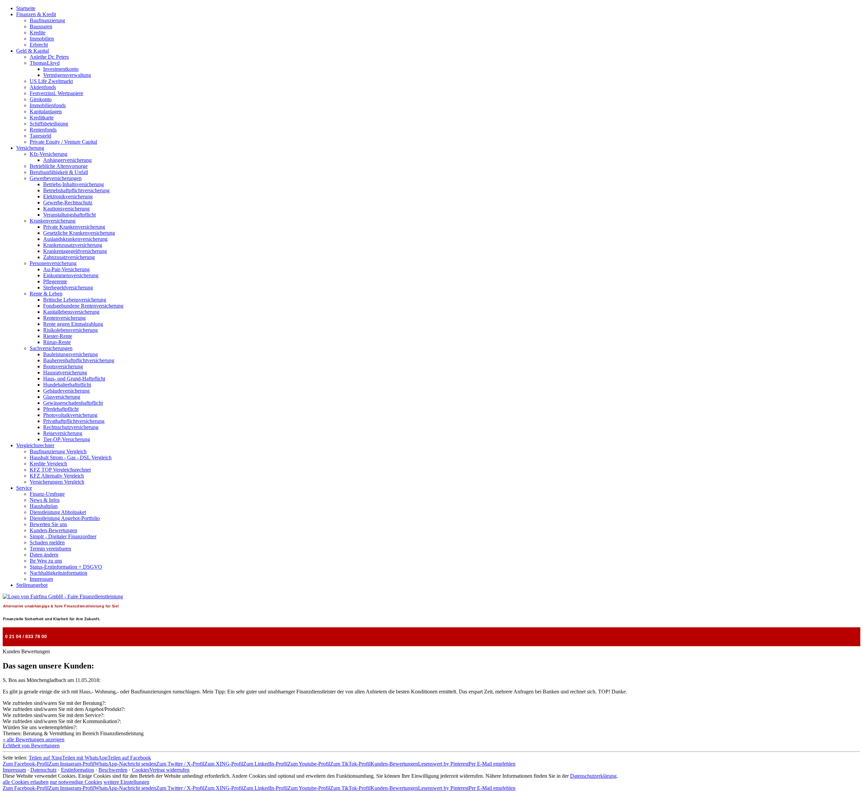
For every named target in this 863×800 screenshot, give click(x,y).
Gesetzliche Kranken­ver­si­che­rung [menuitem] (79, 233)
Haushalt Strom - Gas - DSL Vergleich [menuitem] (71, 457)
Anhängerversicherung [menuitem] (67, 160)
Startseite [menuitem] (25, 8)
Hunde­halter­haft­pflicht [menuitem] (67, 385)
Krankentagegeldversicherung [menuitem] (75, 251)
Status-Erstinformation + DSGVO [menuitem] (66, 567)
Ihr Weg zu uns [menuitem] (46, 561)
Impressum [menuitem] (41, 579)
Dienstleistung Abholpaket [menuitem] (58, 512)
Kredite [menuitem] (38, 32)
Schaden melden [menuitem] (47, 542)
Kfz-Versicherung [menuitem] (48, 154)
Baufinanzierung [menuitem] (47, 20)
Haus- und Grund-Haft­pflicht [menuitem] (74, 378)
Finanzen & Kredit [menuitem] (36, 14)
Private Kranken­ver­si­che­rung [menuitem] (74, 227)
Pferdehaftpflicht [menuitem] (61, 409)
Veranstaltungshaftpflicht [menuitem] (69, 215)
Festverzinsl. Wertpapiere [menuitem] (56, 93)
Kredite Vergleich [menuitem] (48, 463)
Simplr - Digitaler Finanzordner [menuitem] (63, 536)
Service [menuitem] (24, 488)
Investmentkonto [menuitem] (61, 69)
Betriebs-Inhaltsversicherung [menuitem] (73, 184)
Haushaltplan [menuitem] (44, 506)
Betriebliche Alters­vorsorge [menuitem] (59, 166)
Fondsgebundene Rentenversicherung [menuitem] (83, 306)
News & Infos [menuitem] (45, 500)
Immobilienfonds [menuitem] (48, 105)
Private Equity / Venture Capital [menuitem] (63, 142)
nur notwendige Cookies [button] (76, 782)
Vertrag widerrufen (169, 770)
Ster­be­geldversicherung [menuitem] (68, 287)
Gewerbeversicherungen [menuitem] (56, 178)
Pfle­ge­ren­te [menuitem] (55, 281)
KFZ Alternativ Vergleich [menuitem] (57, 476)
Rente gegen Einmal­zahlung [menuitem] (73, 324)
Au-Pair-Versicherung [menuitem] (66, 269)
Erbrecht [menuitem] (39, 45)
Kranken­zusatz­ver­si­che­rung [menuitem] (72, 245)
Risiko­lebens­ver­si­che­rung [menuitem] (70, 330)
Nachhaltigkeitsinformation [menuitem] (58, 573)
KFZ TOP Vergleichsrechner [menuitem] (60, 470)
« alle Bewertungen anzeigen (33, 739)
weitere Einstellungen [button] (126, 782)
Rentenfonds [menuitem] (43, 130)
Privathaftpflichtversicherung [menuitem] (74, 421)
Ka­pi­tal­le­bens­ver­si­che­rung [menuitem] (71, 312)
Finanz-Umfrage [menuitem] (47, 494)
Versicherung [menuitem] (30, 148)
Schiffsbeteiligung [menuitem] (49, 123)
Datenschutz (43, 770)
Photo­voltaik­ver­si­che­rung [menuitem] (70, 415)
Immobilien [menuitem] (42, 38)
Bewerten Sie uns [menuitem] (48, 524)
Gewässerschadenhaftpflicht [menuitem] (73, 403)
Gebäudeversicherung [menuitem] (66, 391)
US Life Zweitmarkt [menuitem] (51, 81)
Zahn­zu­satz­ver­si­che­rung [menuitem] (69, 257)
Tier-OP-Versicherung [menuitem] (66, 439)
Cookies (140, 770)
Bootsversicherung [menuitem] (63, 366)
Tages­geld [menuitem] (40, 136)
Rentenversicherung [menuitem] (64, 318)
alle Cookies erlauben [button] (26, 782)
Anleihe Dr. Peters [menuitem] (49, 57)
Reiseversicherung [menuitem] (62, 433)
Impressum (14, 770)
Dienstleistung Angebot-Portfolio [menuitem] (65, 518)
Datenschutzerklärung (593, 776)
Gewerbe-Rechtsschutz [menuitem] (67, 202)
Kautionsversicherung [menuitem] (66, 208)
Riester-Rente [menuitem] (57, 336)
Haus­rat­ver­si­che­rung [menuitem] (65, 372)
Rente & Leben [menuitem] (46, 293)
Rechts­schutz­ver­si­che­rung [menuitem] (70, 427)
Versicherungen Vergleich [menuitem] (57, 482)
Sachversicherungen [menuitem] (51, 348)
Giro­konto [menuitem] (41, 99)
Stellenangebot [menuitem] (32, 585)
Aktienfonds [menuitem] (43, 87)
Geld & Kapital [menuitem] (32, 51)
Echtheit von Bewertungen (31, 745)
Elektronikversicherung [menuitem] (68, 196)
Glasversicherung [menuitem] (61, 397)
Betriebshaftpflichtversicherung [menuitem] (76, 190)
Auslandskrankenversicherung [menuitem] (75, 239)
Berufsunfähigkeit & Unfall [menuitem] (59, 172)
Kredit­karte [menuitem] (42, 117)
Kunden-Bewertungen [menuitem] (53, 530)
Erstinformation (77, 770)
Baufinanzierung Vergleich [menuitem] (58, 451)
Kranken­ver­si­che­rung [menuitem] (53, 221)
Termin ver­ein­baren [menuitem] (50, 548)
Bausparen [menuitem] (41, 26)
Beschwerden (112, 770)
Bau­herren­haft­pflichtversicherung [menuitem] (78, 360)
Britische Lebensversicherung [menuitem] (74, 300)
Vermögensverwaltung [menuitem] (67, 75)
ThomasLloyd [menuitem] (45, 63)
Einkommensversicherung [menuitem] (70, 275)
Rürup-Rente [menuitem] (57, 342)
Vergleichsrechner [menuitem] (35, 445)
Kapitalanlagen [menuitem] (46, 111)
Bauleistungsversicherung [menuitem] (70, 354)
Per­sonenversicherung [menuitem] (53, 263)
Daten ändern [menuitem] (44, 555)
